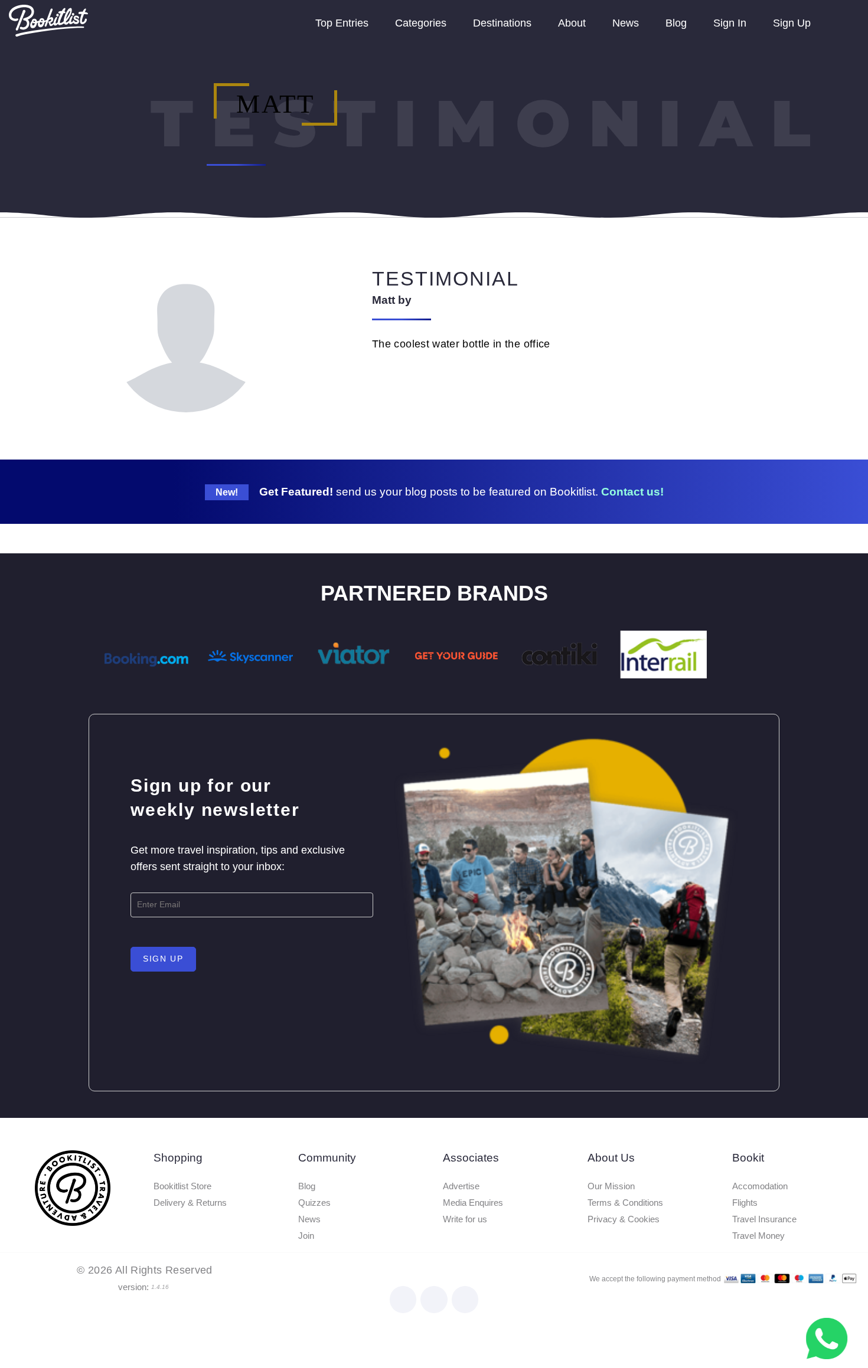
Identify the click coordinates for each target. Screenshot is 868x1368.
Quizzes (314, 1203)
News (625, 23)
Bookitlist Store (182, 1186)
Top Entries (341, 23)
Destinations (502, 23)
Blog (676, 23)
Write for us (465, 1219)
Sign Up (792, 23)
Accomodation (760, 1186)
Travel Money (758, 1236)
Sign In (729, 23)
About (572, 23)
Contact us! (632, 491)
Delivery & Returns (190, 1203)
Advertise (461, 1186)
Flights (745, 1203)
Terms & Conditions (625, 1203)
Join (306, 1236)
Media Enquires (473, 1203)
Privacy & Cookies (624, 1219)
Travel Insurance (764, 1219)
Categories (420, 23)
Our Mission (611, 1186)
